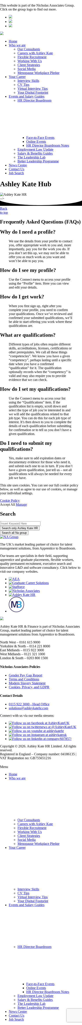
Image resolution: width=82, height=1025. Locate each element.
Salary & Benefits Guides (35, 153)
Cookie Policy (10, 500)
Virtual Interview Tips (32, 88)
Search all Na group (14, 532)
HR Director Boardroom (34, 100)
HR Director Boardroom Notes (47, 145)
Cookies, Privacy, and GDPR (29, 687)
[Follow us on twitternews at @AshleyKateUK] (42, 727)
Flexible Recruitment (31, 57)
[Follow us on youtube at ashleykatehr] (36, 731)
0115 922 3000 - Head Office (29, 704)
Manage (21, 504)
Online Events (36, 141)
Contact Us (16, 169)
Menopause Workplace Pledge (38, 73)
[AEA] (14, 579)
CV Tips (23, 84)
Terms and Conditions (24, 679)
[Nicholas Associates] (24, 591)
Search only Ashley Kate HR (20, 528)
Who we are (17, 45)
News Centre (18, 165)
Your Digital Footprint (32, 92)
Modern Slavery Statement (27, 683)
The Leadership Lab (31, 157)
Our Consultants (28, 49)
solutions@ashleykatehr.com (28, 708)
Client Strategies (28, 65)
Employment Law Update (35, 149)
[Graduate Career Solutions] (29, 583)
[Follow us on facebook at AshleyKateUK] (39, 723)
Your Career (17, 77)
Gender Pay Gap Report (25, 675)
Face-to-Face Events (40, 137)
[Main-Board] (16, 611)
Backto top (4, 210)
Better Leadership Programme (38, 161)
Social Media (26, 69)
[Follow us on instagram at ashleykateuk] (38, 735)
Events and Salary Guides (26, 96)
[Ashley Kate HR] (22, 595)
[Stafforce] (17, 587)
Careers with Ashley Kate (35, 53)
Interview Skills (28, 81)
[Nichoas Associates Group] (10, 17)
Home (13, 41)
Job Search (16, 173)
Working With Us (29, 61)
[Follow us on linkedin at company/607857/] (40, 739)
